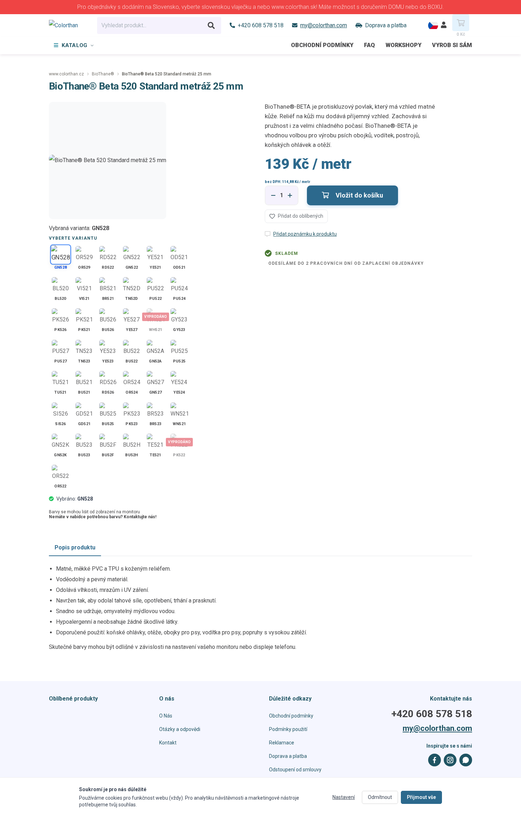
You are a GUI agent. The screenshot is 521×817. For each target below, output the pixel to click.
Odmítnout (380, 797)
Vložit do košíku (358, 195)
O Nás (165, 716)
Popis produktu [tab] (75, 547)
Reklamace (281, 742)
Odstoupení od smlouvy (295, 769)
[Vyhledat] (211, 25)
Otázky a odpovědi (179, 729)
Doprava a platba (288, 756)
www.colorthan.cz (66, 74)
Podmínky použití (288, 729)
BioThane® (103, 74)
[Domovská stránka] (69, 25)
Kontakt (168, 742)
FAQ (369, 45)
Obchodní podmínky (322, 45)
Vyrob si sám (452, 45)
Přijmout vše (421, 797)
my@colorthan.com (437, 728)
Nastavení (343, 797)
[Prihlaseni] (444, 25)
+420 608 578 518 (431, 714)
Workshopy (403, 45)
